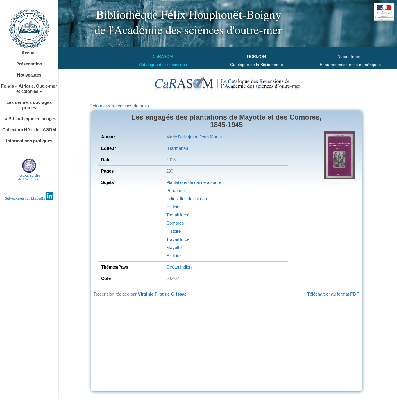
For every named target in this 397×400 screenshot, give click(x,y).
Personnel (175, 190)
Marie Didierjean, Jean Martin (194, 136)
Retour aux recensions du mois (119, 105)
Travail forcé (177, 214)
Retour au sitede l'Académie (29, 177)
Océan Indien (179, 266)
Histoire (173, 206)
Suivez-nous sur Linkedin (25, 198)
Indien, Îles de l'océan (186, 198)
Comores (175, 223)
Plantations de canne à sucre (193, 182)
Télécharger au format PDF (333, 293)
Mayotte (174, 247)
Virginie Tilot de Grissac (162, 293)
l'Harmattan (177, 148)
